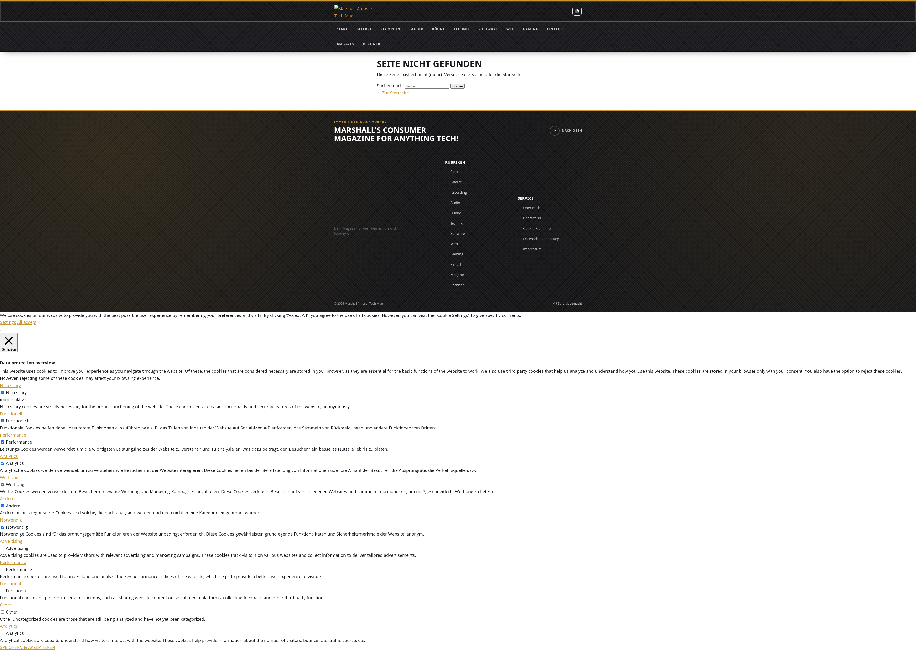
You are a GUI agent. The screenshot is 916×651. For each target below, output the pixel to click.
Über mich (531, 207)
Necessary (16, 392)
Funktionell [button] (11, 414)
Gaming (531, 29)
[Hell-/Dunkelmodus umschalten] (577, 11)
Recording (391, 29)
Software (488, 29)
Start (342, 29)
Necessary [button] (10, 385)
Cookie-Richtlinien (538, 228)
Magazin (345, 44)
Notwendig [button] (11, 520)
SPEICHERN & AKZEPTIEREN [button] (27, 647)
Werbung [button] (9, 477)
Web (510, 29)
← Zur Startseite (393, 93)
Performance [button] (13, 435)
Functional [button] (10, 583)
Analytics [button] (9, 456)
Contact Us (532, 218)
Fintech (555, 29)
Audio (417, 29)
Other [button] (5, 605)
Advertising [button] (11, 541)
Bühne (438, 29)
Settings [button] (8, 322)
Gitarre (364, 29)
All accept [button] (26, 322)
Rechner (371, 44)
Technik (461, 29)
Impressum (532, 249)
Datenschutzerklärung (541, 238)
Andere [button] (7, 498)
